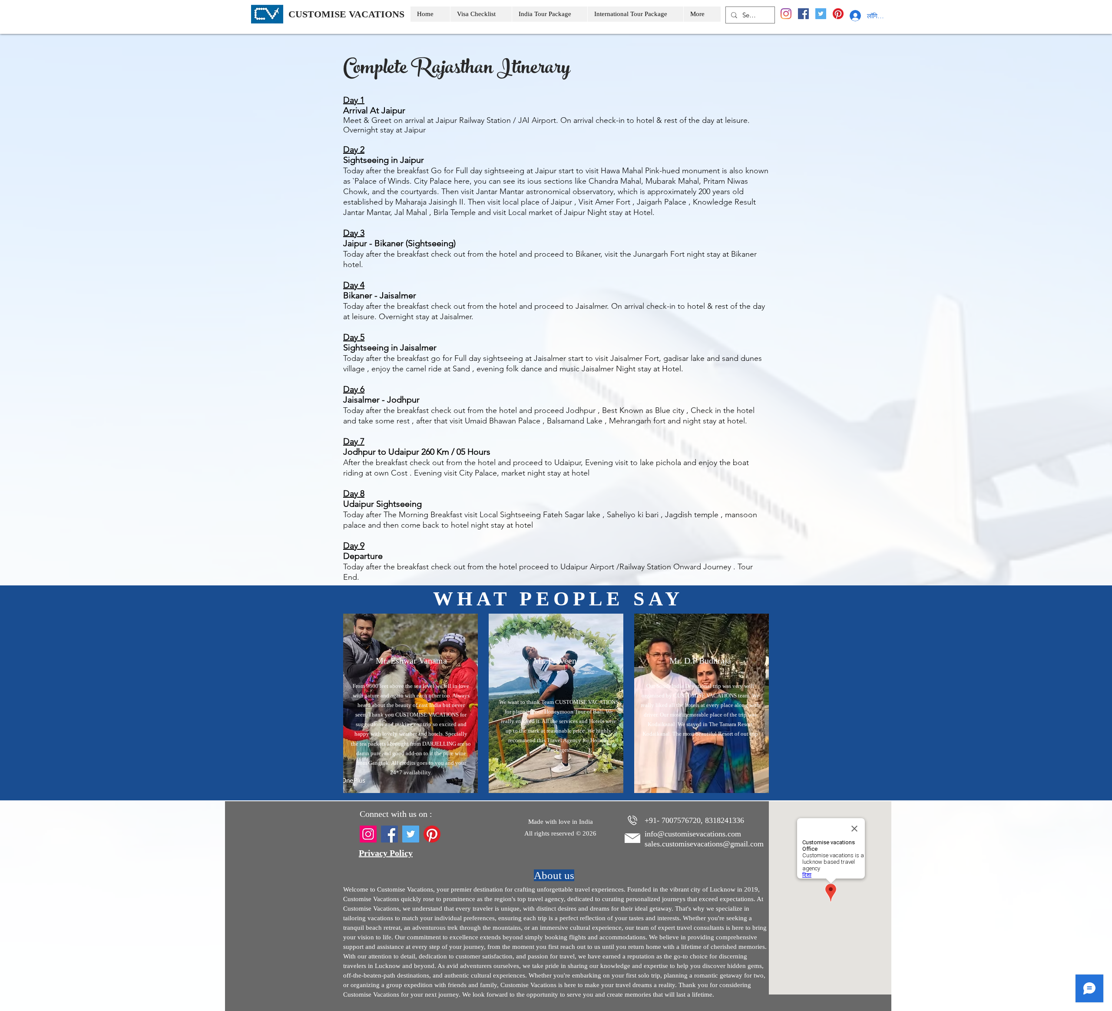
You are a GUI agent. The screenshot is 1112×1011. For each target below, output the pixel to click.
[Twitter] (820, 13)
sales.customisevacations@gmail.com (704, 843)
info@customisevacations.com (693, 833)
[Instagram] (786, 13)
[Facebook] (803, 13)
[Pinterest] (838, 13)
